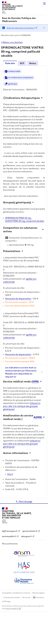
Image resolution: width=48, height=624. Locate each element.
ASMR (37, 417)
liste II (10, 474)
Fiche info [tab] (10, 63)
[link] (24, 20)
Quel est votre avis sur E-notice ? (21, 28)
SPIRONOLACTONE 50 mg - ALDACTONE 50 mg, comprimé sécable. (24, 219)
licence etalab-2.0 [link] (12, 608)
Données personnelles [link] (12, 597)
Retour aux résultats (13, 42)
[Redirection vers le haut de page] (42, 97)
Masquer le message (44, 28)
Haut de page (25, 501)
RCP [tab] (22, 63)
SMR (35, 381)
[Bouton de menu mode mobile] (44, 3)
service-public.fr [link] (9, 536)
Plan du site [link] (26, 597)
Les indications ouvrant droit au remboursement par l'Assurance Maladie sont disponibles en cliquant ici (20, 372)
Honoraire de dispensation (18, 298)
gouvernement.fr (30, 531)
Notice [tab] (32, 63)
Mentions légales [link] (38, 593)
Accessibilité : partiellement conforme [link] (16, 593)
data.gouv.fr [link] (26, 536)
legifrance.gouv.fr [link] (10, 531)
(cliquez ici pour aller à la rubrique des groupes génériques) (21, 406)
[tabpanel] (24, 282)
